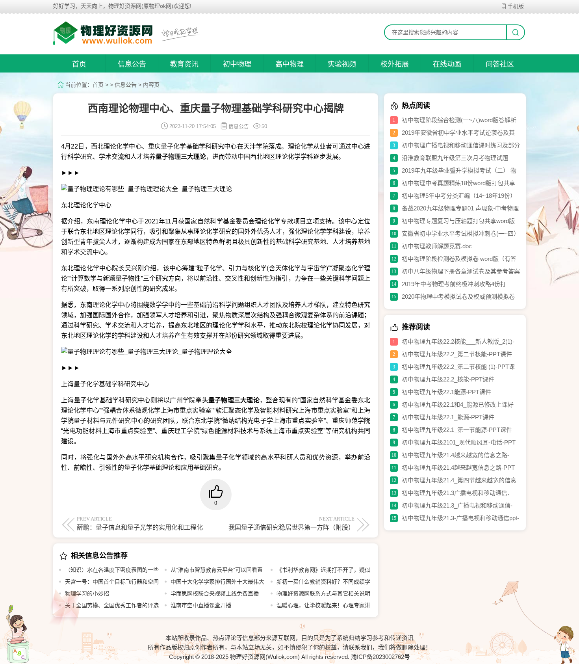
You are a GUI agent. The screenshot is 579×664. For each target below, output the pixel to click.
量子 (167, 146)
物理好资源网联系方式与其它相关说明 (323, 593)
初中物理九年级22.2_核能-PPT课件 (448, 379)
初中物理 (237, 64)
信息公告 (132, 64)
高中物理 (289, 64)
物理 (174, 156)
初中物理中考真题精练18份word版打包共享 (458, 183)
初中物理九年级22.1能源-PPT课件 (446, 392)
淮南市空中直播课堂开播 (201, 605)
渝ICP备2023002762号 (380, 656)
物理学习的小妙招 (87, 593)
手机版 (515, 6)
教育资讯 (184, 64)
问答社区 (500, 64)
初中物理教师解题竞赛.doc (437, 246)
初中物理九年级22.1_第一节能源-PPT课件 (457, 429)
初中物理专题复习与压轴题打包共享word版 (458, 221)
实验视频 (342, 64)
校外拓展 (394, 64)
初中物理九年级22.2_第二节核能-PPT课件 (457, 354)
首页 (79, 64)
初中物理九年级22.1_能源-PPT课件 (448, 417)
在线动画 (447, 64)
